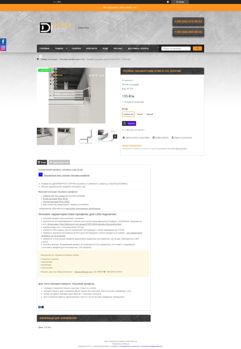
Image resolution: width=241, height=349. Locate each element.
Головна (44, 48)
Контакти (91, 48)
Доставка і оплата (138, 48)
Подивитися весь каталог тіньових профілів (66, 175)
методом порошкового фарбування (83, 208)
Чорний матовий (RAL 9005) (56, 201)
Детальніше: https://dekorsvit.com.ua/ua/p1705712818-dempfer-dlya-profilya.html (84, 224)
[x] (42, 307)
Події (105, 48)
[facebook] (39, 307)
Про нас (118, 48)
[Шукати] (197, 48)
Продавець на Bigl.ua (120, 344)
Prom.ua (134, 341)
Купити (131, 123)
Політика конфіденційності (152, 346)
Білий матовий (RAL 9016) (55, 199)
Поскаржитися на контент (130, 346)
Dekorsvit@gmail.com (83, 272)
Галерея (76, 48)
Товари (59, 48)
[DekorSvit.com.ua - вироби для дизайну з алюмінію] (55, 27)
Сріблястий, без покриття (55, 196)
